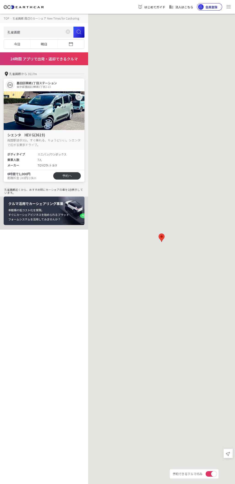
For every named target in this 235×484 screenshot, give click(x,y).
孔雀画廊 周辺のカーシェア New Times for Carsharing (46, 18)
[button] (161, 238)
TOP (6, 18)
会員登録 (211, 7)
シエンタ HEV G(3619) (26, 134)
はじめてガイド (154, 7)
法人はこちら (184, 7)
